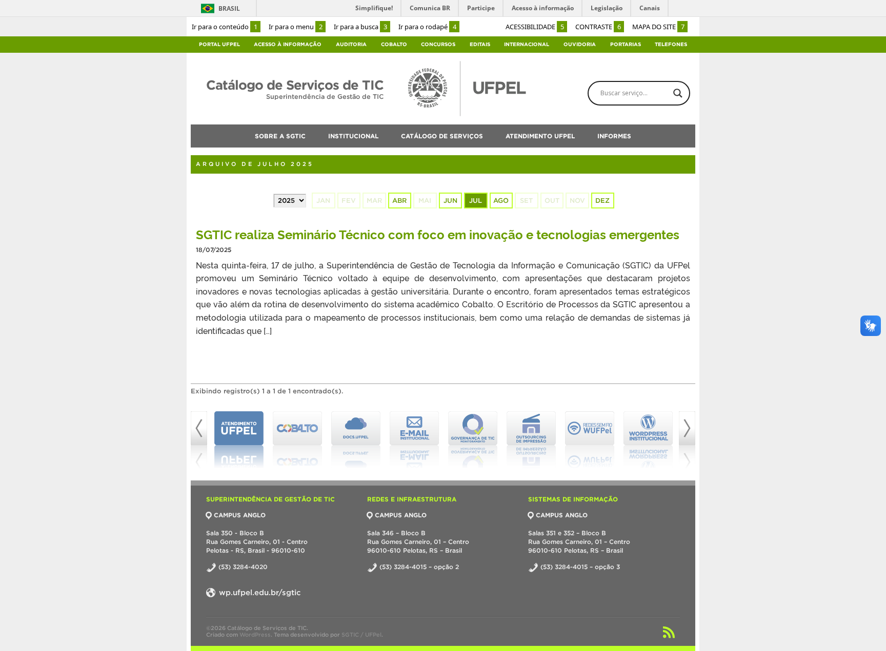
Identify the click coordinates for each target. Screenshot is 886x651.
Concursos (438, 44)
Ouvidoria (579, 44)
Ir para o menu (296, 26)
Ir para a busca (360, 26)
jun (450, 200)
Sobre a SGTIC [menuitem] (280, 136)
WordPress (255, 635)
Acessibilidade (535, 26)
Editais (480, 44)
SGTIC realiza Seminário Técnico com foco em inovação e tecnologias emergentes (437, 233)
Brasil (229, 8)
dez (602, 200)
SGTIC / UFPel (361, 635)
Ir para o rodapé (427, 26)
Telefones (671, 44)
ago (501, 200)
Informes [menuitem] (614, 136)
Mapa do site (658, 26)
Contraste (598, 26)
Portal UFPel (219, 44)
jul (475, 200)
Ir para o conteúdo (224, 26)
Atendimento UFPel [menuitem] (540, 136)
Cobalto (394, 44)
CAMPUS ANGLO (240, 515)
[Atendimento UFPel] (239, 440)
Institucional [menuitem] (353, 136)
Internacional (526, 44)
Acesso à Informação (287, 44)
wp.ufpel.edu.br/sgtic (258, 592)
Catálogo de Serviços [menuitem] (442, 136)
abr (399, 200)
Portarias (625, 44)
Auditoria (351, 44)
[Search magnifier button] (678, 93)
